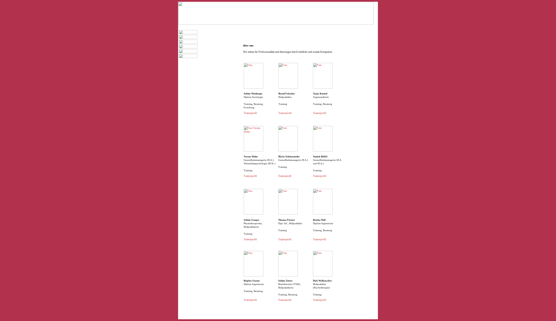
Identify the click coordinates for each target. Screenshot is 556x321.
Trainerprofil (250, 113)
